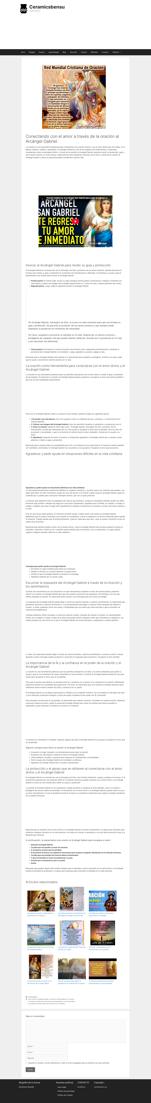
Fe (67, 999)
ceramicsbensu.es (100, 1087)
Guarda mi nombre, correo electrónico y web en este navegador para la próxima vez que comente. (69, 1063)
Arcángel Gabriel (42, 999)
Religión (32, 52)
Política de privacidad (66, 1091)
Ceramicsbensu (47, 7)
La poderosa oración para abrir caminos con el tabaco (46, 1003)
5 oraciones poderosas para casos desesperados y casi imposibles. (101, 982)
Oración (84, 52)
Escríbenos (81, 1087)
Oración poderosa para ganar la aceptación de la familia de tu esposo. (71, 982)
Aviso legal (62, 1087)
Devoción (73, 52)
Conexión (52, 999)
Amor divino (32, 999)
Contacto (105, 52)
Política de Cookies (65, 1095)
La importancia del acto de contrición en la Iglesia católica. (40, 948)
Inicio (23, 52)
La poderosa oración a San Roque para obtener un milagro (101, 914)
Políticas (116, 52)
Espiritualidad (54, 52)
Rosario (42, 52)
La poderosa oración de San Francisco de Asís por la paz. (72, 948)
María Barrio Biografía (26, 1087)
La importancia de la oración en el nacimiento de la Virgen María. (39, 982)
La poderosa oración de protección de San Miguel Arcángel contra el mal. (72, 914)
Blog (64, 52)
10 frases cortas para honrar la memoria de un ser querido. (100, 948)
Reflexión (94, 52)
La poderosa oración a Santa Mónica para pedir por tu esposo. (40, 914)
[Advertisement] (75, 32)
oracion (71, 999)
